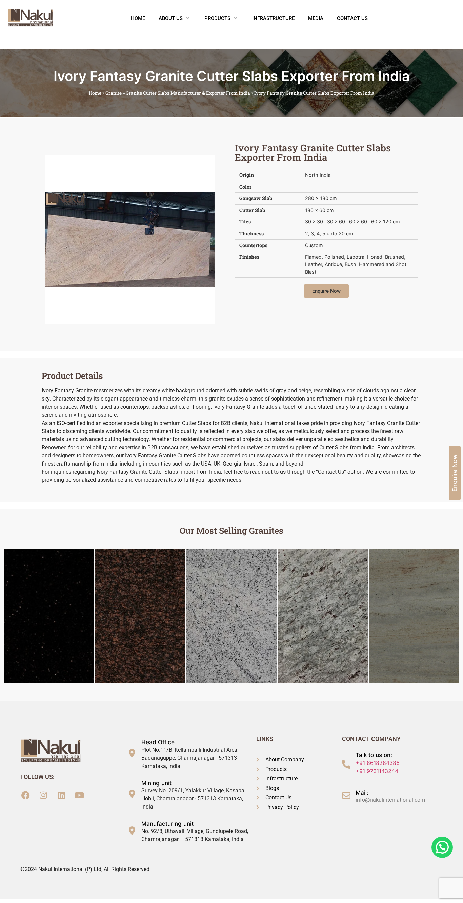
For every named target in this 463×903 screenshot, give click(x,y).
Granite (113, 93)
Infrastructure (273, 18)
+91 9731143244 (377, 771)
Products (217, 18)
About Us (171, 18)
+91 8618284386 (378, 762)
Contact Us (352, 18)
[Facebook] (25, 795)
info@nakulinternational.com (390, 800)
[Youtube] (79, 795)
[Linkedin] (61, 795)
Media (315, 18)
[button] (326, 291)
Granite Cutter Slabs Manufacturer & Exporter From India (188, 93)
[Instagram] (43, 795)
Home (138, 18)
